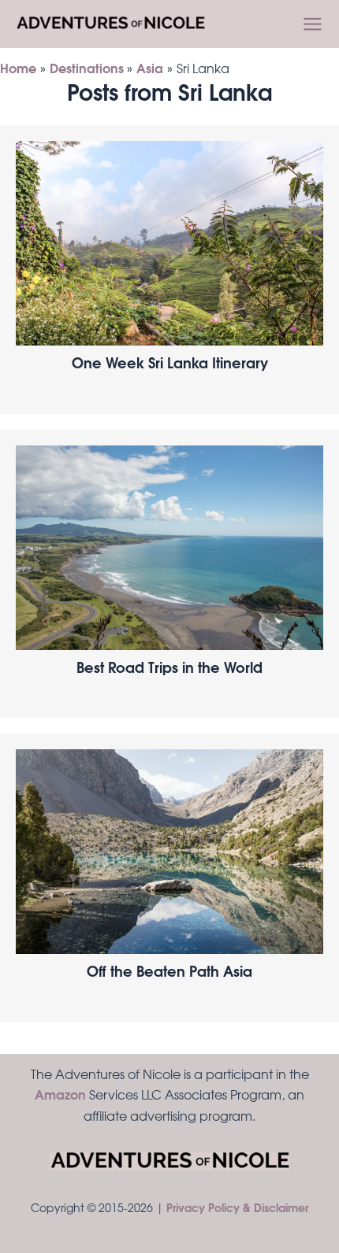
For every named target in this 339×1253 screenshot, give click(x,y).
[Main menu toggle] (312, 24)
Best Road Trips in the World (169, 670)
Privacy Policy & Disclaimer (237, 1209)
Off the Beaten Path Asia (169, 974)
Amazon (60, 1096)
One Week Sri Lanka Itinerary (170, 365)
